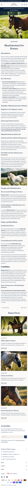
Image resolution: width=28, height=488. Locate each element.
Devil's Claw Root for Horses (10, 410)
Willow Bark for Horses (8, 341)
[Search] (22, 4)
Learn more (4, 348)
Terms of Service (20, 440)
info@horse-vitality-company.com (11, 454)
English (3, 473)
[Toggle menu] (1, 4)
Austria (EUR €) (13, 473)
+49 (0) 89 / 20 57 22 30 (8, 456)
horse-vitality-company (10, 485)
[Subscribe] (25, 436)
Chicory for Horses (7, 376)
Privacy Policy (4, 442)
